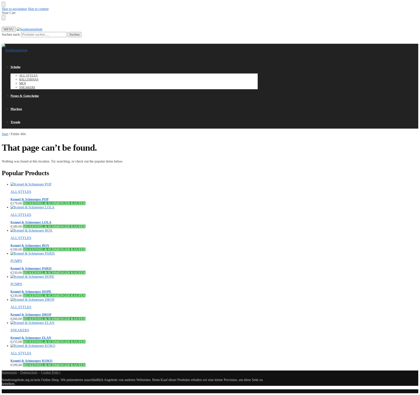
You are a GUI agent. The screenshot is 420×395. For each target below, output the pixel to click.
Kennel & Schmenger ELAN (30, 337)
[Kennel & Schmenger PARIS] (134, 253)
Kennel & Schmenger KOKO (31, 360)
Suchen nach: (11, 34)
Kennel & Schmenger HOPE (30, 291)
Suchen (74, 34)
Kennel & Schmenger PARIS (31, 268)
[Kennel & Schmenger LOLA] (134, 207)
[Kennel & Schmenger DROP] (134, 300)
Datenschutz (28, 372)
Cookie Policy (51, 372)
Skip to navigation (14, 9)
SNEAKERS (19, 330)
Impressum (9, 372)
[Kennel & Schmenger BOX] (134, 230)
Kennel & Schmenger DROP (30, 314)
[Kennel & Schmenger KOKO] (134, 346)
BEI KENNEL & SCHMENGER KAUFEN (54, 203)
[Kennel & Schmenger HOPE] (134, 277)
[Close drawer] (3, 17)
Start (5, 134)
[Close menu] (3, 4)
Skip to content (38, 9)
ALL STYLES (20, 192)
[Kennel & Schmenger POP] (134, 184)
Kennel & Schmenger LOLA (30, 222)
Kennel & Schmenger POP (29, 199)
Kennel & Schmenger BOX (29, 245)
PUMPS (16, 261)
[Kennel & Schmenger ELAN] (134, 323)
